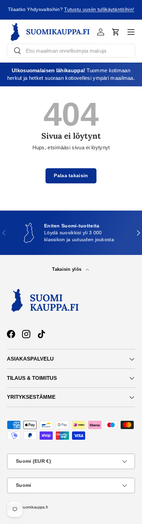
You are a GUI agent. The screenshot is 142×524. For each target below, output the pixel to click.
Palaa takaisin (71, 175)
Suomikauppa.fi (34, 507)
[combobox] (71, 50)
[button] (115, 32)
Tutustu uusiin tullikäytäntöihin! (99, 9)
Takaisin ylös (67, 269)
